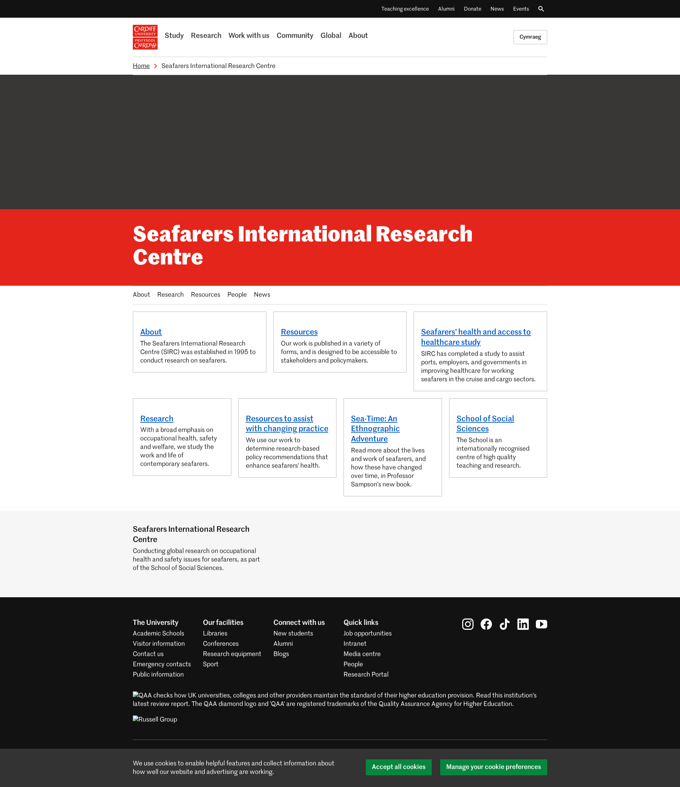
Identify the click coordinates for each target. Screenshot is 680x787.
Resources (205, 295)
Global (331, 36)
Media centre (362, 654)
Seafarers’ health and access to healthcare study (476, 338)
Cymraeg (530, 37)
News (497, 9)
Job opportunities (368, 634)
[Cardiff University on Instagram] (468, 624)
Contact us (148, 654)
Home (141, 66)
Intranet (355, 644)
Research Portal (366, 675)
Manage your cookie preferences (493, 767)
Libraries (215, 634)
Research (206, 36)
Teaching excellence (405, 9)
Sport (211, 664)
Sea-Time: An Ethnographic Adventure (375, 429)
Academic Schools (158, 634)
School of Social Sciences (485, 424)
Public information (158, 675)
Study (174, 36)
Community (295, 36)
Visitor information (159, 644)
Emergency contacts (162, 664)
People (237, 295)
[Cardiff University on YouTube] (541, 624)
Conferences (221, 644)
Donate (472, 9)
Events (521, 9)
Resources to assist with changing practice (287, 424)
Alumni (446, 9)
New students (293, 634)
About (358, 36)
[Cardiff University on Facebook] (486, 624)
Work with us (249, 36)
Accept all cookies (399, 767)
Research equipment (232, 654)
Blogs (281, 654)
